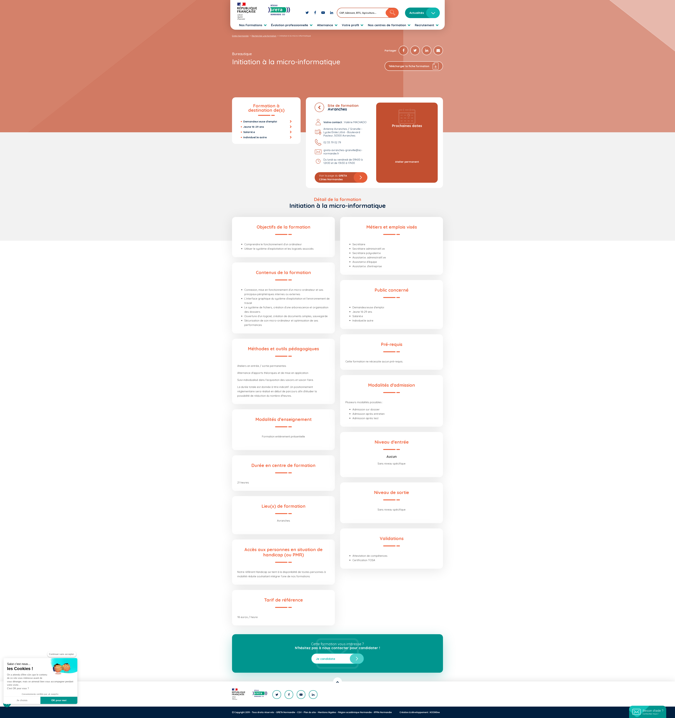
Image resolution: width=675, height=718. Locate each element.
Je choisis (22, 700)
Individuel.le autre (255, 137)
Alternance (325, 25)
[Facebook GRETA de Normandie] (315, 12)
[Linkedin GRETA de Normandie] (331, 12)
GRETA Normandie (285, 712)
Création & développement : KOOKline (420, 712)
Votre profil (350, 25)
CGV (299, 712)
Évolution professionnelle (289, 25)
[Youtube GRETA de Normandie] (323, 12)
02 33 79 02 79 (332, 142)
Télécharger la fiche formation (409, 66)
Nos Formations (250, 25)
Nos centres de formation (387, 25)
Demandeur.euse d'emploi (260, 121)
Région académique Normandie (355, 712)
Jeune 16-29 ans (253, 126)
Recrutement (424, 25)
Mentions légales (327, 712)
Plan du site (310, 712)
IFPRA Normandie (383, 712)
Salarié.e (249, 132)
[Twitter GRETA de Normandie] (308, 12)
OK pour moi (58, 700)
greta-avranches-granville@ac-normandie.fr (342, 151)
